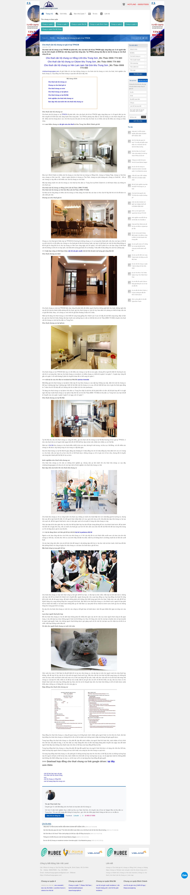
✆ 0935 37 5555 (90, 815)
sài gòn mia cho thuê (66, 124)
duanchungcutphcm (75, 890)
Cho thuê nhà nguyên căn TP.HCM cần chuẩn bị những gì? (139, 195)
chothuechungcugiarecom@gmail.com (57, 872)
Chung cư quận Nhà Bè (78, 24)
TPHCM (64, 114)
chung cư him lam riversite (128, 872)
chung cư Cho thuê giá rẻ (114, 867)
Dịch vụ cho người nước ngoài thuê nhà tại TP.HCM (139, 212)
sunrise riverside (83, 379)
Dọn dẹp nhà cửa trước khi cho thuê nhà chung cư (65, 101)
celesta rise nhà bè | (47, 885)
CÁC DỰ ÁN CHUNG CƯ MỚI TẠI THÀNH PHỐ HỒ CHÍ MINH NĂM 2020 (139, 204)
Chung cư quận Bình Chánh (99, 24)
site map (130, 875)
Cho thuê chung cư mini (56, 88)
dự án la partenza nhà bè (83, 532)
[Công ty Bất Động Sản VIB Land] (49, 5)
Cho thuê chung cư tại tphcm (58, 92)
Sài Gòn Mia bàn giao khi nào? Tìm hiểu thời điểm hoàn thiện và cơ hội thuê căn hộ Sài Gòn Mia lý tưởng (80, 830)
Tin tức (52, 38)
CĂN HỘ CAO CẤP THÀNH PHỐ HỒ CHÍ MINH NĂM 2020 (139, 178)
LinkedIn (76, 815)
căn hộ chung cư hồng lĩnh (52, 779)
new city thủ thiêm (47, 888)
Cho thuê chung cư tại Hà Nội (58, 95)
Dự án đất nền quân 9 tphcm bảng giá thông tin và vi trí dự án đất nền (139, 284)
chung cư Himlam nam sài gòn (120, 870)
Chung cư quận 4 (47, 24)
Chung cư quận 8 (131, 24)
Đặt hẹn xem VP (143, 80)
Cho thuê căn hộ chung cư (57, 82)
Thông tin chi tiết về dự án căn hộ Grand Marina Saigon (66, 837)
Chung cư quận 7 (62, 24)
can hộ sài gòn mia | (130, 885)
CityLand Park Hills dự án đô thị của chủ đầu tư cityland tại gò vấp (139, 226)
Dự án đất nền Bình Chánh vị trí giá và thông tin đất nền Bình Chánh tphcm (139, 292)
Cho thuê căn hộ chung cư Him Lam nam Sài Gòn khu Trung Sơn (76, 65)
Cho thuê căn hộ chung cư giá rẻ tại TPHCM (73, 38)
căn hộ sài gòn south (75, 251)
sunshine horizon (59, 888)
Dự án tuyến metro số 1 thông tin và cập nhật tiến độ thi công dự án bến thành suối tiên (140, 247)
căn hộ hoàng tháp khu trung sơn (54, 781)
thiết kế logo (141, 885)
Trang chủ (45, 38)
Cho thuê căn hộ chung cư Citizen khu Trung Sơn (72, 61)
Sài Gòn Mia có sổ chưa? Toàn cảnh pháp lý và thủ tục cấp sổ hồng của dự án (72, 833)
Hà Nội (51, 445)
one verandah (58, 885)
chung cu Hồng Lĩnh (129, 867)
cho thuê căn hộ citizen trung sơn (53, 776)
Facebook (69, 815)
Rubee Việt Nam (86, 885)
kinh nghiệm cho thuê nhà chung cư (60, 98)
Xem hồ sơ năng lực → (54, 815)
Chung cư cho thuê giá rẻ (57, 85)
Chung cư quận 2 (116, 24)
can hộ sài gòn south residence (106, 885)
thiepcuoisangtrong (130, 888)
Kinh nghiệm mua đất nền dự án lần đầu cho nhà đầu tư (139, 218)
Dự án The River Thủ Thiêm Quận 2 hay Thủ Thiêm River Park (139, 275)
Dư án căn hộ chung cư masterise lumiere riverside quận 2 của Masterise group (73, 840)
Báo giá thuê (133, 80)
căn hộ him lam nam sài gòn (53, 773)
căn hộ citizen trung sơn (138, 870)
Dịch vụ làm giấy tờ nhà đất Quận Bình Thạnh (139, 300)
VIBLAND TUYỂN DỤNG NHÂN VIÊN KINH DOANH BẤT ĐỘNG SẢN (70, 826)
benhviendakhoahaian (75, 888)
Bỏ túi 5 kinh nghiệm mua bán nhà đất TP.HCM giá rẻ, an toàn (139, 186)
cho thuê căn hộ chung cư (118, 875)
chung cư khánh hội (112, 872)
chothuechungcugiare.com (50, 71)
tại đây (111, 761)
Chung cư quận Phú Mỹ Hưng (51, 29)
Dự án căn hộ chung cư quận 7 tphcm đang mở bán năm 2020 (139, 266)
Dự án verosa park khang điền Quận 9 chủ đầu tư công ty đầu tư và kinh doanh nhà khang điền (139, 236)
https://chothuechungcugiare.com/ (51, 875)
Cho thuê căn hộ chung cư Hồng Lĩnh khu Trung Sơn (72, 58)
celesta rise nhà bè (47, 890)
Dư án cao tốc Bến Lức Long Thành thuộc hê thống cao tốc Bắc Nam (140, 257)
